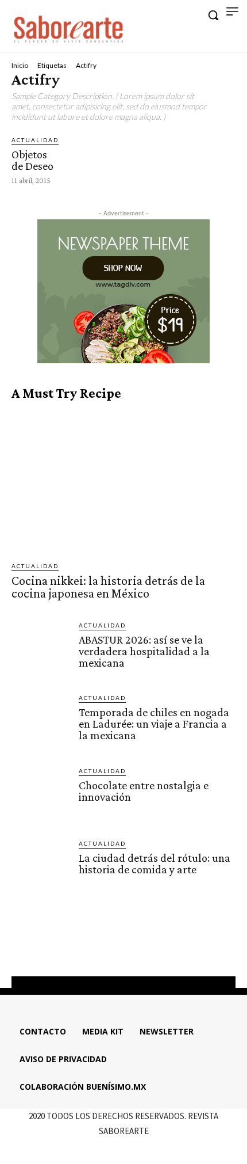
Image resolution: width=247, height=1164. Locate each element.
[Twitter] (134, 947)
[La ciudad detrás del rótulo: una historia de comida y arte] (40, 868)
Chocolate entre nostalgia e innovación (144, 791)
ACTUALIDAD (35, 139)
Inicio (19, 65)
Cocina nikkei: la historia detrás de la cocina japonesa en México (108, 586)
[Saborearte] (68, 27)
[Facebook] (92, 947)
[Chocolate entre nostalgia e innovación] (40, 795)
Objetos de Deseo (32, 160)
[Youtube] (154, 947)
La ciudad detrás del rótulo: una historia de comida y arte (154, 863)
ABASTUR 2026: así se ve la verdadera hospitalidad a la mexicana (144, 651)
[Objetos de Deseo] (80, 151)
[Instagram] (113, 947)
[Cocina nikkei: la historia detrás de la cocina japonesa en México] (123, 481)
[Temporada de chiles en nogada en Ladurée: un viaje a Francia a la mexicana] (40, 722)
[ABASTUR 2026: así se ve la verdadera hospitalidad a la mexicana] (40, 650)
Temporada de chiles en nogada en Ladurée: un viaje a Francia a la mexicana (154, 723)
